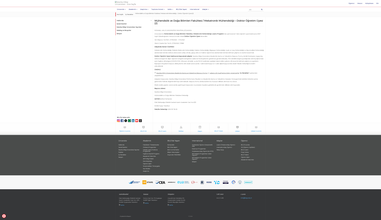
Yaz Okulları (146, 168)
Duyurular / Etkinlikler (174, 154)
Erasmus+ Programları (199, 149)
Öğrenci (351, 3)
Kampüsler (170, 145)
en (378, 4)
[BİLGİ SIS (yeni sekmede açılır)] (143, 129)
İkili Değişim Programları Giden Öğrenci (202, 154)
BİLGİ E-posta (245, 145)
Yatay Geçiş (220, 150)
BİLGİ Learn (244, 150)
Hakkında (121, 145)
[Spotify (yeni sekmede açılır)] (129, 120)
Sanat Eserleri (122, 24)
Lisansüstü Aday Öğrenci (224, 147)
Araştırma (146, 171)
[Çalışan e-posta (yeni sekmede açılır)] (256, 129)
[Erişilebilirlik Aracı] (4, 216)
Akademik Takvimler (149, 156)
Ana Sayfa (120, 14)
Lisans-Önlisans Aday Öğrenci (225, 145)
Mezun (359, 3)
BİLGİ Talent (245, 154)
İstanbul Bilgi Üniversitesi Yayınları (129, 27)
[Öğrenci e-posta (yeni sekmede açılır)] (124, 129)
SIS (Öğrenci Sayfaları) (248, 147)
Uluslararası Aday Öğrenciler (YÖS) (202, 151)
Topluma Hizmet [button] (157, 9)
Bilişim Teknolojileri (173, 152)
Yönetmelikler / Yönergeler (151, 166)
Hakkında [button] (120, 20)
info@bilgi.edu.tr (246, 198)
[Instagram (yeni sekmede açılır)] (118, 120)
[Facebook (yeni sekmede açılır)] (122, 120)
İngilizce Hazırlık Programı (151, 154)
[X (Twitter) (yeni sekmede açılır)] (126, 120)
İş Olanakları (129, 14)
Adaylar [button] (205, 9)
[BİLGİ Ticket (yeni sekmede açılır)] (218, 129)
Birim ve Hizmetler (173, 150)
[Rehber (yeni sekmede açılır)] (181, 129)
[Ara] (262, 9)
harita (122, 205)
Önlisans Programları (149, 147)
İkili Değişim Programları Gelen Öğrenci (202, 158)
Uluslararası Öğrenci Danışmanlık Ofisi (202, 145)
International (194, 9)
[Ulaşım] (200, 129)
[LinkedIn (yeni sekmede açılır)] (133, 120)
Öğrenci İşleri (147, 163)
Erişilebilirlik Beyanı (125, 216)
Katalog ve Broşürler (124, 30)
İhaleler (120, 152)
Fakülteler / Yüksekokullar (151, 145)
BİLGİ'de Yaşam (181, 9)
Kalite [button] (170, 9)
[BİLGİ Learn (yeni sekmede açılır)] (162, 129)
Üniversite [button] (121, 9)
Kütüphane (369, 3)
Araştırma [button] (143, 9)
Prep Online (245, 152)
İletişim (119, 34)
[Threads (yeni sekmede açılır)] (140, 120)
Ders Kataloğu (147, 161)
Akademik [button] (132, 9)
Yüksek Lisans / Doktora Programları (150, 150)
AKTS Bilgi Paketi (148, 158)
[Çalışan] (237, 129)
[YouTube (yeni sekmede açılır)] (137, 120)
